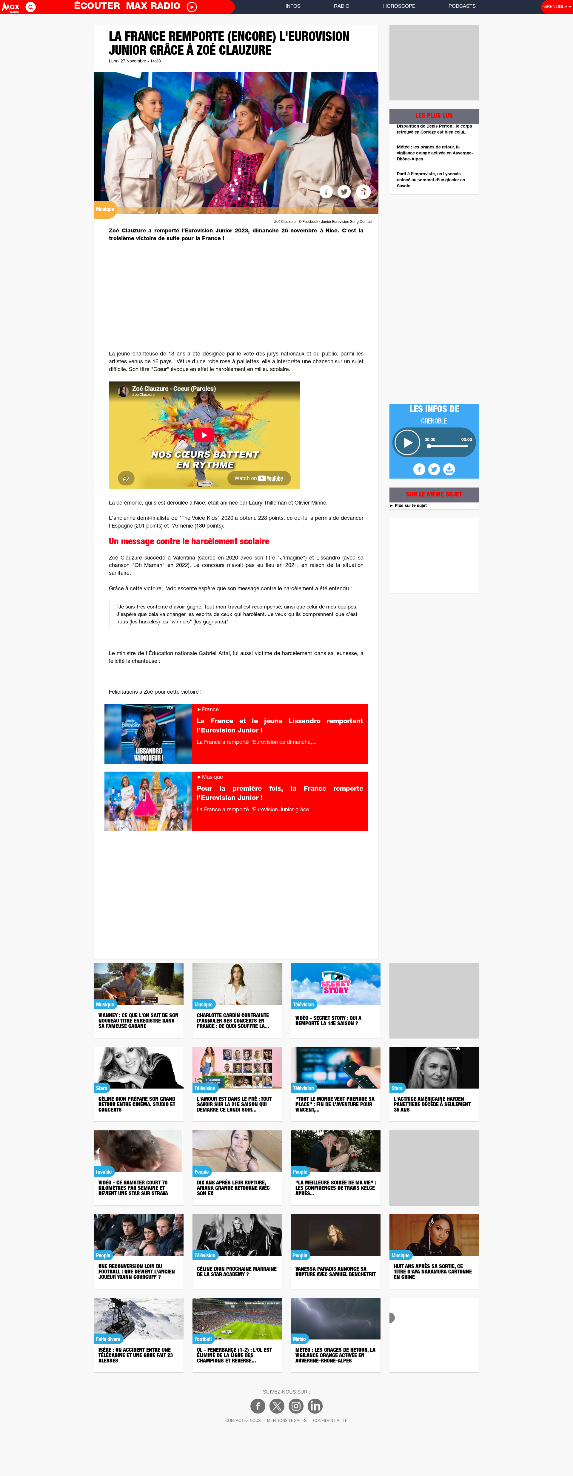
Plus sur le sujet (408, 506)
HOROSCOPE (399, 6)
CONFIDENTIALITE (330, 1420)
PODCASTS (462, 6)
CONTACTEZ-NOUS (243, 1420)
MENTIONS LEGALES (287, 1420)
